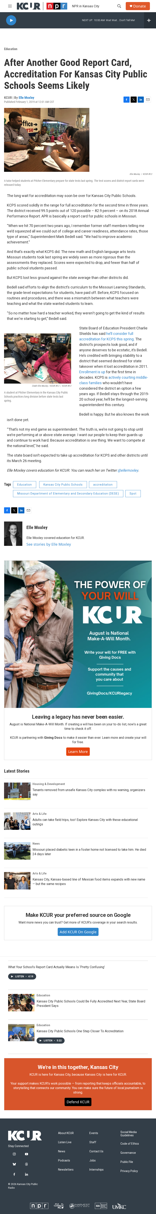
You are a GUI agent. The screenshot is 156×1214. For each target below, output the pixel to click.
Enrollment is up (92, 372)
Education (10, 49)
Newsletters (66, 1169)
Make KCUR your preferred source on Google (78, 915)
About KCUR (66, 1133)
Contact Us (96, 1151)
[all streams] (150, 20)
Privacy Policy (129, 1171)
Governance (128, 1152)
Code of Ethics (129, 1143)
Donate (139, 6)
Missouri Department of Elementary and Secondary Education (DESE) (68, 493)
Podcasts (64, 1160)
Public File (126, 1161)
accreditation (103, 484)
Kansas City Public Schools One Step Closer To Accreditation (80, 1031)
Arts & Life (39, 813)
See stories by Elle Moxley (48, 544)
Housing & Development (48, 784)
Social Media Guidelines (128, 1134)
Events (93, 1133)
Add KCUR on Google (78, 931)
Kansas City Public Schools (63, 484)
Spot (133, 493)
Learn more (78, 751)
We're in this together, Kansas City (78, 1067)
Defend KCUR (78, 1101)
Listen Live (65, 1142)
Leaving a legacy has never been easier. (78, 717)
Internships (96, 1169)
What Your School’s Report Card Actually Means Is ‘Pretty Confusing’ (56, 967)
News (36, 843)
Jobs (92, 1160)
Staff (92, 1142)
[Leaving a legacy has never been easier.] (78, 634)
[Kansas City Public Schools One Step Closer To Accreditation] (21, 1032)
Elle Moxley (26, 98)
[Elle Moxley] (13, 534)
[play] (11, 20)
